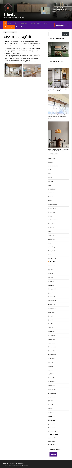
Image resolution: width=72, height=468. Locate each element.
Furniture (24, 23)
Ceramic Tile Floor (53, 166)
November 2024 (52, 347)
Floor (16, 23)
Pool (49, 231)
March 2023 (51, 416)
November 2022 (52, 431)
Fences (50, 177)
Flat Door (50, 181)
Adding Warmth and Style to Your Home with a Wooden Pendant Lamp (58, 150)
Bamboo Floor (52, 158)
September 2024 (52, 354)
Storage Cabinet (52, 251)
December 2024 (52, 343)
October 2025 (51, 304)
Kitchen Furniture (53, 220)
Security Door (51, 235)
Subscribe (53, 454)
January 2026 (51, 293)
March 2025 (51, 331)
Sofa (49, 243)
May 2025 (50, 324)
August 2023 (51, 397)
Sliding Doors (51, 239)
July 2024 (50, 362)
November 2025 (52, 300)
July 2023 (50, 401)
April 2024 (51, 374)
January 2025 (51, 339)
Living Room (51, 224)
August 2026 (51, 266)
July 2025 (50, 316)
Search (50, 31)
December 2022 (52, 428)
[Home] (5, 23)
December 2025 (52, 297)
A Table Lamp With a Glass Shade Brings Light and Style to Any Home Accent (57, 116)
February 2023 (51, 420)
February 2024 (51, 381)
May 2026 (50, 277)
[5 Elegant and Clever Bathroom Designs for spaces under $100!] (58, 78)
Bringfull (10, 14)
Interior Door (51, 212)
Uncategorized (52, 258)
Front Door (51, 193)
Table (49, 254)
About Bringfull (9, 27)
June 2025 (50, 320)
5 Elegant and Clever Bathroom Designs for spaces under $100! (58, 89)
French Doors (51, 189)
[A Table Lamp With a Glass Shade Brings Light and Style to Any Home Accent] (58, 104)
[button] (67, 49)
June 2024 (50, 366)
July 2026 (50, 270)
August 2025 (51, 312)
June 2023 (50, 404)
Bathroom (50, 162)
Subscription (20, 27)
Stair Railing (51, 247)
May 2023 (50, 408)
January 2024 (51, 385)
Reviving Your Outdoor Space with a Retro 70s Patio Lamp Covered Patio (59, 9)
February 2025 (51, 335)
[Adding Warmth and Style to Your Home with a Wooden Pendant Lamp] (58, 134)
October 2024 (51, 350)
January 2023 (51, 424)
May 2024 (50, 370)
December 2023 (52, 389)
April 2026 (51, 281)
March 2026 (51, 285)
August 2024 (51, 358)
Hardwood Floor (52, 204)
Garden (45, 23)
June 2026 (50, 273)
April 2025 (51, 327)
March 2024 (51, 377)
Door (9, 23)
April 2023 (51, 412)
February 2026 (51, 289)
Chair (49, 170)
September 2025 (52, 308)
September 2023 (52, 393)
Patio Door (51, 227)
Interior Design (35, 23)
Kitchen (50, 216)
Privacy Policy (51, 444)
